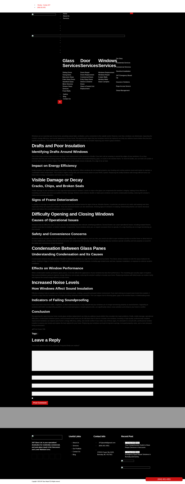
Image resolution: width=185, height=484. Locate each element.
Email (35, 382)
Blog (64, 96)
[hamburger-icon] (131, 13)
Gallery (65, 94)
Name (35, 374)
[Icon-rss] (144, 8)
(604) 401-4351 (164, 479)
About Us (66, 16)
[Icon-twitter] (144, 3)
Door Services (68, 34)
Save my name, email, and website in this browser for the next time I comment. (65, 398)
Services (66, 18)
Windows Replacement (71, 52)
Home (65, 14)
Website (35, 390)
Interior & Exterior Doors (71, 30)
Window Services (69, 46)
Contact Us (67, 99)
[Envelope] (151, 8)
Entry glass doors (69, 42)
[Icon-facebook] (137, 3)
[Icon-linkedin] (151, 3)
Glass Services (68, 22)
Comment (36, 349)
